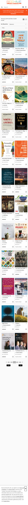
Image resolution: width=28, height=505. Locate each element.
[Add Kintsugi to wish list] (26, 219)
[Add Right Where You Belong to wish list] (26, 164)
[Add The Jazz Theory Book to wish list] (13, 219)
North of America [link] (6, 131)
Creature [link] (17, 323)
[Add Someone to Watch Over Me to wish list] (26, 302)
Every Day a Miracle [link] (19, 48)
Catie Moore (5, 270)
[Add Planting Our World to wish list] (26, 109)
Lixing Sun (5, 105)
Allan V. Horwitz (6, 160)
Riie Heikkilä (5, 297)
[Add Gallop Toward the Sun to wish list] (26, 192)
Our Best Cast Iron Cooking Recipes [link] (7, 76)
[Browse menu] (26, 7)
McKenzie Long (19, 77)
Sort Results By (4, 24)
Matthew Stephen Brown (21, 50)
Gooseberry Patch (6, 77)
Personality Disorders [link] (7, 158)
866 (20, 362)
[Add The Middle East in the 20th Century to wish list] (26, 357)
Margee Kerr (5, 352)
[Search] (2, 7)
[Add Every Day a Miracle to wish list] (26, 55)
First (8, 365)
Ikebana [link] (4, 241)
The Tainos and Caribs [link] (20, 268)
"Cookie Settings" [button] (20, 496)
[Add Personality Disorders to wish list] (13, 164)
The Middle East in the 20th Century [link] (20, 350)
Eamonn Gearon (19, 352)
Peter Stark (19, 187)
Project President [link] (6, 48)
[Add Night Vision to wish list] (13, 329)
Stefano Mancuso (20, 105)
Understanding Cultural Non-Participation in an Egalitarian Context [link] (7, 296)
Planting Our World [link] (19, 103)
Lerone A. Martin (20, 132)
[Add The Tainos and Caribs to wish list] (26, 274)
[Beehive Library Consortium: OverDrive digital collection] (14, 3)
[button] (23, 19)
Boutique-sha (19, 242)
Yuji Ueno (5, 242)
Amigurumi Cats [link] (18, 241)
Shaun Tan (18, 325)
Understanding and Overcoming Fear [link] (7, 350)
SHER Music (5, 215)
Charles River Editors (20, 270)
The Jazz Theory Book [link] (7, 213)
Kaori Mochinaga (20, 215)
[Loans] (23, 7)
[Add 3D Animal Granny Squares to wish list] (13, 274)
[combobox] (11, 7)
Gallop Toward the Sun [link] (20, 186)
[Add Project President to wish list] (13, 55)
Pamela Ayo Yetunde (7, 187)
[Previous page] (6, 362)
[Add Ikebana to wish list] (13, 247)
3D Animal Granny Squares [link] (7, 268)
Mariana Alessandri (6, 325)
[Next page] (22, 362)
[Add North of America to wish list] (13, 137)
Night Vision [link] (5, 323)
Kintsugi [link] (17, 213)
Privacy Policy (12, 489)
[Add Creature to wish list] (26, 329)
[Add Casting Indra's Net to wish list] (13, 192)
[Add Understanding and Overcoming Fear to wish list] (13, 357)
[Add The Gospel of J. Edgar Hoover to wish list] (26, 137)
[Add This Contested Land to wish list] (26, 82)
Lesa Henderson (19, 297)
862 (9, 362)
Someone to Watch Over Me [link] (20, 296)
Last (20, 365)
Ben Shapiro (5, 50)
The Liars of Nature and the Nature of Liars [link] (7, 103)
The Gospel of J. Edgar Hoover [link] (20, 131)
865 (17, 362)
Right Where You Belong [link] (20, 158)
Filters (3, 27)
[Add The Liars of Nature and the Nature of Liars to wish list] (13, 109)
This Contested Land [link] (20, 76)
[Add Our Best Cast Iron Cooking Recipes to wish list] (13, 82)
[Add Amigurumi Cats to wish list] (26, 247)
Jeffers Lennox (6, 132)
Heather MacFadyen (20, 160)
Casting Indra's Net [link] (6, 186)
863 (12, 362)
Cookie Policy (6, 501)
